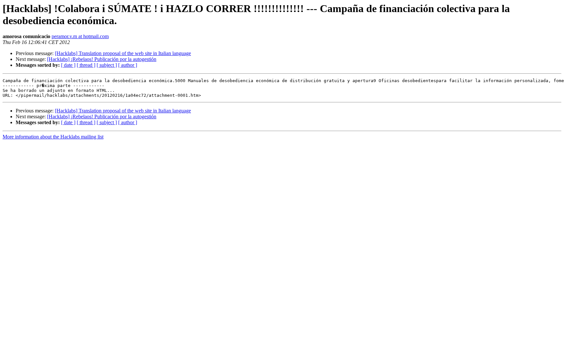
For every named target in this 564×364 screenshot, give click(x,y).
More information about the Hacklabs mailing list (53, 136)
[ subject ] (107, 65)
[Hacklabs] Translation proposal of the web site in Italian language (123, 53)
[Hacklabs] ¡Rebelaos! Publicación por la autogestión (101, 59)
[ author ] (127, 65)
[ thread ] (86, 65)
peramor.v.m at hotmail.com (80, 36)
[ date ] (68, 65)
